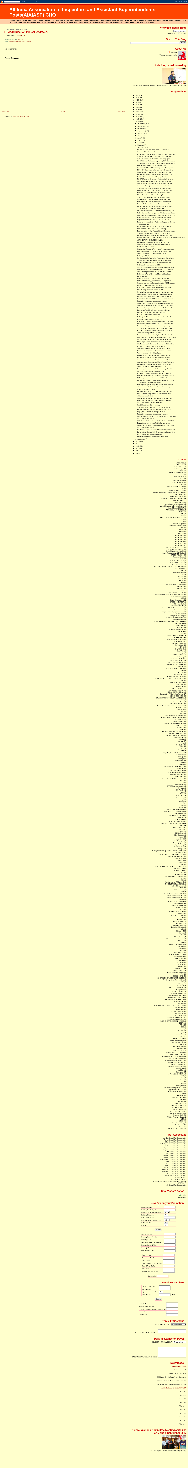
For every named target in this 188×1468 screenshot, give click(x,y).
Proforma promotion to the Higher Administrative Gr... (155, 335)
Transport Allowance (177, 1113)
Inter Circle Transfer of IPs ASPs (173, 778)
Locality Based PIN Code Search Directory (151, 229)
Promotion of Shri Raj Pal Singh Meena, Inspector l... (155, 357)
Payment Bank (178, 921)
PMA (182, 943)
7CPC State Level (178, 482)
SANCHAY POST (178, 1039)
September (141, 131)
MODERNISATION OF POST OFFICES (20, 41)
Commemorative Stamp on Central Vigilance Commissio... (157, 416)
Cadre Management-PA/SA (175, 551)
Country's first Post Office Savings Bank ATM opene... (155, 168)
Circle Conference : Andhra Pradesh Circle (151, 366)
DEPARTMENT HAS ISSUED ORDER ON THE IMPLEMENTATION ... (161, 238)
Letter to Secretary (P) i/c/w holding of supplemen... (154, 281)
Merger (180, 849)
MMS (181, 862)
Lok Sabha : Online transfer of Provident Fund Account (156, 430)
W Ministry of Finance (178, 1179)
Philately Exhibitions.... (145, 256)
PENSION (179, 923)
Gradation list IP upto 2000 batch (173, 731)
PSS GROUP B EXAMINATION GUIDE (170, 978)
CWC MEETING (177, 637)
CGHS (181, 590)
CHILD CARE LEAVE (176, 592)
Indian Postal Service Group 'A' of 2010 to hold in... (155, 226)
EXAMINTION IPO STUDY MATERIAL (170, 698)
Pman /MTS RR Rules (176, 945)
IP (183, 782)
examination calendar (176, 690)
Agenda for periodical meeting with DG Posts (168, 492)
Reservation (179, 1007)
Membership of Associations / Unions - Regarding (154, 172)
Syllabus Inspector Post (176, 1091)
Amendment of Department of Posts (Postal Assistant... (155, 360)
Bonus (181, 529)
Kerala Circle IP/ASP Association (175, 1157)
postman (181, 964)
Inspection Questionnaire (175, 772)
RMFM (181, 1023)
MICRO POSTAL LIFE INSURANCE (171, 854)
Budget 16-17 (179, 541)
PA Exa (181, 900)
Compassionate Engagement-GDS (172, 612)
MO (182, 864)
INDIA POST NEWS (177, 770)
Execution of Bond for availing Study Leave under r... (155, 251)
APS (182, 514)
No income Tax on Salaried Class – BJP (150, 371)
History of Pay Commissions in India (149, 285)
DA (181, 647)
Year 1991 (182, 1406)
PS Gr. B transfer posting (175, 972)
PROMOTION (178, 970)
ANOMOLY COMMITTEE (175, 510)
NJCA (182, 880)
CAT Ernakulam (177, 565)
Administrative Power (176, 490)
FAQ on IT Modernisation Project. (148, 314)
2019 (137, 109)
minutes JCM (179, 858)
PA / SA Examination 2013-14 (174, 894)
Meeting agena (179, 841)
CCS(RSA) (180, 580)
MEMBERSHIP (179, 847)
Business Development (176, 549)
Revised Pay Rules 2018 (175, 1019)
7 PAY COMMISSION (174, 477)
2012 (137, 444)
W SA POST (182, 1183)
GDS (180, 713)
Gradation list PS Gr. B (176, 733)
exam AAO (180, 686)
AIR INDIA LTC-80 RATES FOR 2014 (150, 240)
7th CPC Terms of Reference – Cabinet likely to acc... (155, 179)
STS (182, 1084)
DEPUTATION (178, 655)
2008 (137, 453)
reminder (181, 1003)
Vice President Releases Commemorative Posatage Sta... (156, 211)
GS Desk (179, 745)
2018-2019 (180, 463)
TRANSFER (179, 1103)
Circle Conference (176, 600)
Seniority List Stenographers (174, 1060)
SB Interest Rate (178, 1046)
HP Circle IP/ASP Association (176, 1152)
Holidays (181, 759)
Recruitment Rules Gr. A (175, 995)
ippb (182, 792)
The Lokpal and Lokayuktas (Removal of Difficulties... (156, 344)
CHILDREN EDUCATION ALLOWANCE (169, 594)
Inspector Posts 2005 (177, 774)
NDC (182, 872)
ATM (182, 520)
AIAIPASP (173, 52)
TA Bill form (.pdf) (180, 1370)
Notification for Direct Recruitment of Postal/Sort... (154, 244)
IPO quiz (181, 788)
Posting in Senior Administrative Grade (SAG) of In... (155, 330)
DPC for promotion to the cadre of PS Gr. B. (152, 378)
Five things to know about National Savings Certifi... (155, 369)
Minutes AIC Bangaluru (176, 856)
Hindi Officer (179, 755)
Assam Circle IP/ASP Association (175, 1140)
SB (181, 1044)
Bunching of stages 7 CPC (175, 547)
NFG (182, 878)
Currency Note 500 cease (174, 635)
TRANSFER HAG (177, 1105)
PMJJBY (181, 947)
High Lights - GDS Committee (173, 753)
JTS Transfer (179, 796)
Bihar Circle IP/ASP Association (175, 1142)
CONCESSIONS (178, 623)
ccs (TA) (181, 578)
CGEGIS (180, 586)
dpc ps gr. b (178, 674)
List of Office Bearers (176, 815)
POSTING (180, 962)
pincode (181, 933)
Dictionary (180, 657)
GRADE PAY (178, 737)
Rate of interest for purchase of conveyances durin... (155, 393)
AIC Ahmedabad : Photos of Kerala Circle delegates (154, 387)
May (139, 140)
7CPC (182, 478)
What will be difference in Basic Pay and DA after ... (155, 199)
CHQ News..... (142, 276)
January (140, 439)
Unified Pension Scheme (175, 1117)
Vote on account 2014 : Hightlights (149, 353)
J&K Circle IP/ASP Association (175, 1154)
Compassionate (179, 610)
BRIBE (181, 531)
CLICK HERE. (21, 36)
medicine (179, 839)
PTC (182, 982)
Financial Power (178, 702)
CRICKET (180, 631)
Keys (182, 800)
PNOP (182, 950)
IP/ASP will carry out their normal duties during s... (154, 436)
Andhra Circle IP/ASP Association (174, 1138)
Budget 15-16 (179, 539)
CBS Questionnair (178, 572)
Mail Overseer (179, 835)
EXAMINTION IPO (176, 696)
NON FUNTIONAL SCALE (174, 884)
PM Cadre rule (179, 937)
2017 (137, 114)
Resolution (179, 1009)
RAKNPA (180, 986)
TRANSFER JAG (177, 1107)
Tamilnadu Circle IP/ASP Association (173, 1171)
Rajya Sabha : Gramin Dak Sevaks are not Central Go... (156, 432)
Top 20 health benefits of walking (148, 405)
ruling (180, 1033)
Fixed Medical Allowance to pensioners (170, 706)
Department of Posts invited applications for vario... (154, 242)
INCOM (181, 764)
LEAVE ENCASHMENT (175, 809)
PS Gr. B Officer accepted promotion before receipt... (155, 170)
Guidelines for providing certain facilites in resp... (154, 348)
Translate (183, 33)
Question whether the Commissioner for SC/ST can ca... (156, 283)
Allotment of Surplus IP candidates (172, 498)
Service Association (177, 1064)
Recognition (180, 990)
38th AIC (180, 465)
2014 (137, 121)
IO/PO (182, 780)
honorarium (179, 760)
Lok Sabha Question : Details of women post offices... (155, 287)
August (140, 133)
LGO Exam (179, 813)
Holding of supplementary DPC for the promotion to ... (156, 384)
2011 (137, 446)
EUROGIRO (179, 684)
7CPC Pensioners (178, 480)
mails (181, 837)
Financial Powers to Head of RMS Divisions (171, 1384)
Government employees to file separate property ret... (155, 326)
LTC (181, 825)
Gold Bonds (179, 727)
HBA (182, 751)
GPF (181, 729)
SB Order (180, 1048)
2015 (137, 119)
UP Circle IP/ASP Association (176, 1173)
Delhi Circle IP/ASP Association (175, 1146)
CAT (181, 559)
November (141, 126)
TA (183, 1093)
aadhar (181, 484)
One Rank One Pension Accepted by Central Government (156, 337)
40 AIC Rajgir (178, 469)
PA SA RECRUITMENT (176, 901)
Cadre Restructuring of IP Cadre (173, 553)
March (140, 145)
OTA (182, 892)
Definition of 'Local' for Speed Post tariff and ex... (154, 274)
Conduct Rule (179, 625)
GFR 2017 (179, 725)
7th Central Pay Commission (147, 152)
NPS (181, 888)
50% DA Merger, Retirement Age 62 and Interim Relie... (156, 267)
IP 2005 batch (179, 784)
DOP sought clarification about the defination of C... (155, 342)
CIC (182, 598)
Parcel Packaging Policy (176, 911)
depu (182, 653)
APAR (181, 512)
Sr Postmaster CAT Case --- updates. (149, 382)
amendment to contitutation (174, 504)
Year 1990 (182, 1402)
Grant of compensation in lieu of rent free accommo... (155, 272)
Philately (179, 931)
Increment (180, 768)
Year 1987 (182, 1391)
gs (183, 743)
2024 (137, 98)
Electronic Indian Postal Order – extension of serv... (154, 400)
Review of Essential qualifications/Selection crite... (154, 355)
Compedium (180, 614)
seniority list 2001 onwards (175, 1052)
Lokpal (180, 817)
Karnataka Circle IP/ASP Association (174, 1156)
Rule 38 (180, 1031)
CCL (181, 574)
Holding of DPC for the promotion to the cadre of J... (155, 201)
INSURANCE (179, 776)
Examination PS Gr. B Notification (171, 694)
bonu (182, 527)
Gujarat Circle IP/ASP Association (175, 1148)
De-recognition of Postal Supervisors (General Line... (155, 190)
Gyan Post (180, 749)
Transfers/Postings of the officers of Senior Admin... (154, 188)
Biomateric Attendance (176, 525)
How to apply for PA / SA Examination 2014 (152, 165)
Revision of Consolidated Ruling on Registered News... (156, 222)
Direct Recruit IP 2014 (176, 659)
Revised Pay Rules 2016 (175, 1017)
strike (181, 1082)
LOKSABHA (179, 819)
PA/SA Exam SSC (178, 905)
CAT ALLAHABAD (177, 561)
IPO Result (179, 790)
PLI (182, 935)
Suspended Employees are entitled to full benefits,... (154, 260)
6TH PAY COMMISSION (175, 473)
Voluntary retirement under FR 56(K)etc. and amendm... (156, 163)
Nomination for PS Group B (174, 882)
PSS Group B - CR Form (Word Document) (171, 1377)
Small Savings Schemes (176, 1066)
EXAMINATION (177, 688)
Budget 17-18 (179, 543)
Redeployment (179, 1001)
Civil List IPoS (179, 604)
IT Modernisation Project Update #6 (26, 31)
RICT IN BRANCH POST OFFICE (172, 1021)
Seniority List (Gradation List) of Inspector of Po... (154, 192)
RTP (182, 1027)
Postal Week (180, 960)
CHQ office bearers (177, 596)
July (139, 135)
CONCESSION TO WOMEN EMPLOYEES (169, 621)
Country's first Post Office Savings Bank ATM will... (154, 181)
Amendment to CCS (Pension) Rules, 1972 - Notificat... (156, 269)
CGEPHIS (180, 588)
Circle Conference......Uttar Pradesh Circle (151, 253)
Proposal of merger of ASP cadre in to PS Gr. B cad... (155, 308)
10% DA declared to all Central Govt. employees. (154, 159)
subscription (180, 1086)
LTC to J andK (178, 827)
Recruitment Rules (177, 994)
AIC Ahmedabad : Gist (145, 396)
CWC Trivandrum (178, 643)
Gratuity (181, 739)
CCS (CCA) (180, 576)
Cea (182, 582)
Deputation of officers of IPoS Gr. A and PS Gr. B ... (154, 220)
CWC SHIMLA (179, 641)
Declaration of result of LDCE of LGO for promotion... (155, 299)
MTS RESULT (179, 868)
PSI (182, 974)
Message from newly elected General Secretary (168, 851)
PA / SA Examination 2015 (175, 896)
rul (183, 1029)
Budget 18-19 (179, 545)
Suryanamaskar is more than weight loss (150, 208)
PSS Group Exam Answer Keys (173, 980)
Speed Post (180, 1070)
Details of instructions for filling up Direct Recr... (153, 177)
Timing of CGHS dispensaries (147, 224)
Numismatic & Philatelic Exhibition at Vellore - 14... (155, 398)
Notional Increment (177, 886)
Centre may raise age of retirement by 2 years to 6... (154, 206)
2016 (137, 117)
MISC (180, 860)
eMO (182, 680)
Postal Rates (179, 958)
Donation (180, 666)
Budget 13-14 (179, 535)
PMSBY (181, 948)
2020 (137, 107)
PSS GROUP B (178, 976)
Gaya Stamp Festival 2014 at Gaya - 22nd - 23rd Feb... (155, 303)
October (140, 128)
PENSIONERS (178, 925)
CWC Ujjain (179, 645)
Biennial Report (178, 524)
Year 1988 (182, 1395)
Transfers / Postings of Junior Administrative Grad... (154, 186)
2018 (137, 112)
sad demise (179, 1035)
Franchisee (180, 710)
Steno (182, 1080)
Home (63, 111)
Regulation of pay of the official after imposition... (154, 423)
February (141, 147)
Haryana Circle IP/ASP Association (174, 1150)
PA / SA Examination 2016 (175, 898)
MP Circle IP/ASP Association (176, 1161)
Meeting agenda (178, 843)
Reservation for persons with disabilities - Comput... (154, 351)
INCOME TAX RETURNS (173, 766)
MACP (181, 829)
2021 (137, 105)
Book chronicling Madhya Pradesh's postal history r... (155, 409)
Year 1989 (182, 1399)
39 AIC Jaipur (178, 467)
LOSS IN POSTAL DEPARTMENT (172, 823)
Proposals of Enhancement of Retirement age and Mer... (156, 154)
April (139, 143)
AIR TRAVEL (179, 494)
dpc (182, 670)
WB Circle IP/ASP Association (176, 1185)
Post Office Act (179, 952)
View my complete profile (168, 55)
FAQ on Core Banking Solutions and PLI (151, 312)
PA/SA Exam (178, 903)
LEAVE (180, 807)
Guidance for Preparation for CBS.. (149, 265)
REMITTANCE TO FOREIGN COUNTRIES (169, 1005)
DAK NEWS (179, 649)
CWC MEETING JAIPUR (175, 639)
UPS (182, 1119)
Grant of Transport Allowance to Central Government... (156, 305)
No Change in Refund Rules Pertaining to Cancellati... (155, 258)
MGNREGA (179, 853)
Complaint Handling (177, 616)
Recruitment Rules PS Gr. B (174, 999)
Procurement (179, 968)
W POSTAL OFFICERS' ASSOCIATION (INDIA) (169, 1181)
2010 (137, 448)
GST (181, 747)
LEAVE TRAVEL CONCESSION (173, 811)
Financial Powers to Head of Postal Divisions (171, 1381)
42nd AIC (180, 471)
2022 (137, 102)
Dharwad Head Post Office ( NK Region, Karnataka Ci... (156, 296)
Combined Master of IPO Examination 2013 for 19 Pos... (156, 421)
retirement (178, 1015)
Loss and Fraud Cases (176, 821)
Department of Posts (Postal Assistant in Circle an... (154, 364)
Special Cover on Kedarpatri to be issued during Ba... (155, 328)
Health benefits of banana (146, 247)
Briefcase (181, 533)
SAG (181, 1037)
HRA (182, 762)
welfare (179, 1127)
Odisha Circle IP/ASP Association (175, 1165)
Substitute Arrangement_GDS (174, 1088)
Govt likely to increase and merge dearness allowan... (155, 292)
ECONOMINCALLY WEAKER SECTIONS (169, 678)
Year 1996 (182, 1424)
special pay (180, 1068)
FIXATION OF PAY (176, 704)
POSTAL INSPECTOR (176, 954)
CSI (182, 633)
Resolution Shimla (178, 1013)
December (141, 124)
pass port (180, 913)
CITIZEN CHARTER (177, 602)
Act (183, 488)
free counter (182, 1197)
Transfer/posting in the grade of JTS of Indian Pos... (154, 407)
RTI (181, 1025)
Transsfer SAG (178, 1115)
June (139, 138)
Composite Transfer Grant (175, 618)
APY (182, 516)
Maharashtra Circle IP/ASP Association (173, 1159)
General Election (178, 721)
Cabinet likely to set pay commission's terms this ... (154, 204)
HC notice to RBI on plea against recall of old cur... (154, 263)
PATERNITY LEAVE (177, 915)
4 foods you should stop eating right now (151, 346)
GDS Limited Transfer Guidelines (172, 717)
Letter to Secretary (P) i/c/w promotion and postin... (154, 217)
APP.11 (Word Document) (177, 1373)
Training (180, 1101)
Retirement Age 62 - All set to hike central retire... (154, 310)
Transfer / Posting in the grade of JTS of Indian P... (154, 233)
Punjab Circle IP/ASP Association (175, 1167)
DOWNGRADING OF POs (175, 668)
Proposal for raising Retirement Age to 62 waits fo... (154, 373)
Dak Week (180, 651)
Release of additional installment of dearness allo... (154, 150)
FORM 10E (180, 708)
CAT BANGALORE (177, 563)
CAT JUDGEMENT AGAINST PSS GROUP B (168, 567)
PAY (182, 917)
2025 (137, 95)
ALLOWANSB (179, 502)
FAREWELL (179, 700)
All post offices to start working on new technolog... (155, 339)
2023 (137, 100)
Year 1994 (182, 1417)
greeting (180, 741)
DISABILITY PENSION (176, 663)
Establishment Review (176, 682)
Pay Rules (180, 919)
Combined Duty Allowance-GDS (173, 608)
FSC (182, 712)
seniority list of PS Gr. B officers (173, 1056)
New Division (179, 874)
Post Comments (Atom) (21, 116)
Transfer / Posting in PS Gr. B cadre (149, 333)
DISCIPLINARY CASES (175, 665)
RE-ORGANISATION (176, 988)
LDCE (182, 804)
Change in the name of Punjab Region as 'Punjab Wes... (156, 425)
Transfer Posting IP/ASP (176, 1111)
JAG (181, 794)
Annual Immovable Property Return (172, 506)
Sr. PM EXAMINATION (176, 1074)
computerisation (178, 619)
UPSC (181, 1121)
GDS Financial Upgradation (174, 715)
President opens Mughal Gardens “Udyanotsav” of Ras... (156, 375)
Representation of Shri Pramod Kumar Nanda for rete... (156, 231)
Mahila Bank (179, 833)
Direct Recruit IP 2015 (176, 661)
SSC (182, 1078)
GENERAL (179, 719)
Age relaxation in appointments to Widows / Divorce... (155, 183)
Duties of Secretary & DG (175, 676)
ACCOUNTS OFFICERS (175, 486)
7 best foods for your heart (146, 389)
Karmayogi (180, 798)
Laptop (181, 802)
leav (182, 806)
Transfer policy (178, 1109)
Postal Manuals (179, 956)
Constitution (180, 627)
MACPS (180, 831)
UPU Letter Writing (177, 1123)
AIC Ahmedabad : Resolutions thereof (150, 403)
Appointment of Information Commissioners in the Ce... (156, 215)
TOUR (182, 1099)
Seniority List (177, 1050)
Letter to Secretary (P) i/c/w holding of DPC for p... (154, 278)
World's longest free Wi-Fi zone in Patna (150, 290)
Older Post (121, 111)
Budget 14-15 (179, 537)
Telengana (180, 1095)
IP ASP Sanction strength (175, 786)
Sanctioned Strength (177, 1041)
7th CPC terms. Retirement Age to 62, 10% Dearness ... (156, 161)
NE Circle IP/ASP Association (176, 1163)
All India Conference (177, 496)
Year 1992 (182, 1409)
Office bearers (179, 890)
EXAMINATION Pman (176, 692)
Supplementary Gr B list (176, 1089)
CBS (181, 571)
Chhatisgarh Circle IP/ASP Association (173, 1144)
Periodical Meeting (177, 927)
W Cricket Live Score (179, 1177)
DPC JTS (180, 672)
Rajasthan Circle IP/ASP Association (174, 1169)
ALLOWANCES (177, 500)
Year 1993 (182, 1413)
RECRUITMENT (177, 992)
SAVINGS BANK (178, 1042)
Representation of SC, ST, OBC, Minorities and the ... (155, 391)
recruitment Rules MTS (176, 997)
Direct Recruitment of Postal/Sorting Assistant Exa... (154, 195)
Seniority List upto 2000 (176, 1062)
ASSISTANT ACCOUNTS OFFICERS (171, 518)
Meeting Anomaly (178, 845)
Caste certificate (178, 557)
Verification (179, 1125)
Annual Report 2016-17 (176, 508)
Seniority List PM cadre (176, 1058)
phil (182, 929)
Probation (180, 966)
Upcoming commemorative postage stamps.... (152, 414)
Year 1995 (182, 1420)
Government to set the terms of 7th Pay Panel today (154, 294)
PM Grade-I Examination (174, 939)
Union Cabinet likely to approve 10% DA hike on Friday (156, 213)
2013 (137, 441)
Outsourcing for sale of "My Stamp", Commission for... (156, 249)
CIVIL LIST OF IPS (177, 606)
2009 (137, 451)
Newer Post (5, 111)
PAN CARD (180, 907)
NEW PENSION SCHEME (174, 876)
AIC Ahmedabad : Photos (145, 418)
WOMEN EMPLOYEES (176, 1129)
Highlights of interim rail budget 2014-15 (151, 412)
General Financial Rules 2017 (174, 723)
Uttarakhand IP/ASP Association (175, 1175)
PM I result (180, 941)
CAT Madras (179, 569)
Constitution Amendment (175, 629)
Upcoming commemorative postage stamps (152, 301)
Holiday (180, 757)
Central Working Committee (174, 584)
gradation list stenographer (175, 735)
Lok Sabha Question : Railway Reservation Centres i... (155, 321)
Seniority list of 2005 (177, 1054)
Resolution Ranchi (177, 1011)
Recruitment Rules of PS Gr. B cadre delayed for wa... (155, 174)
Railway (180, 984)
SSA (182, 1076)
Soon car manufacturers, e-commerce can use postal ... (155, 156)
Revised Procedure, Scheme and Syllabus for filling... (155, 235)
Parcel (182, 909)
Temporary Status (178, 1097)
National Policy (179, 870)
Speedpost (179, 1072)
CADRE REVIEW (177, 555)
